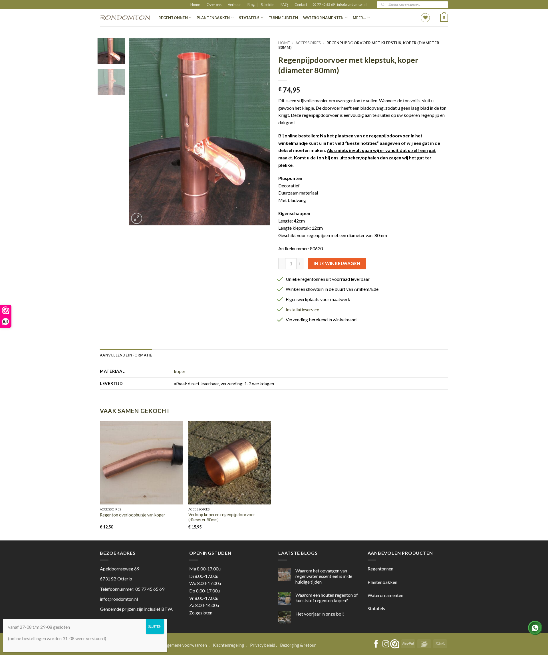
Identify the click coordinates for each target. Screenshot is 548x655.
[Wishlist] (425, 17)
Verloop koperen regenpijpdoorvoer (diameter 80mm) (221, 517)
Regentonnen (173, 17)
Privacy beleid (262, 645)
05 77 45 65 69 (324, 4)
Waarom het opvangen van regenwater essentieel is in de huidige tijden (323, 576)
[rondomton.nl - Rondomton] (125, 18)
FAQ (284, 4)
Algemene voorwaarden (185, 645)
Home (195, 4)
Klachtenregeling (228, 645)
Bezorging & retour (298, 645)
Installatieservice (302, 309)
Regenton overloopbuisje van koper (132, 514)
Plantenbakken (213, 17)
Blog (251, 4)
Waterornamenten (323, 17)
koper (180, 371)
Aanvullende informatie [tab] (126, 355)
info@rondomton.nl (352, 4)
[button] (444, 18)
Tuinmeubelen (283, 17)
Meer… (359, 17)
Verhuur (234, 4)
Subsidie (267, 4)
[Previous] (139, 131)
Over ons (214, 4)
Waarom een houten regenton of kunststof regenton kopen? (326, 597)
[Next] (260, 131)
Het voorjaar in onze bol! (319, 613)
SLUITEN (155, 626)
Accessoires (308, 43)
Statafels (249, 17)
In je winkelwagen (337, 263)
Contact (301, 4)
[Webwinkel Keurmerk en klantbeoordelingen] (394, 643)
